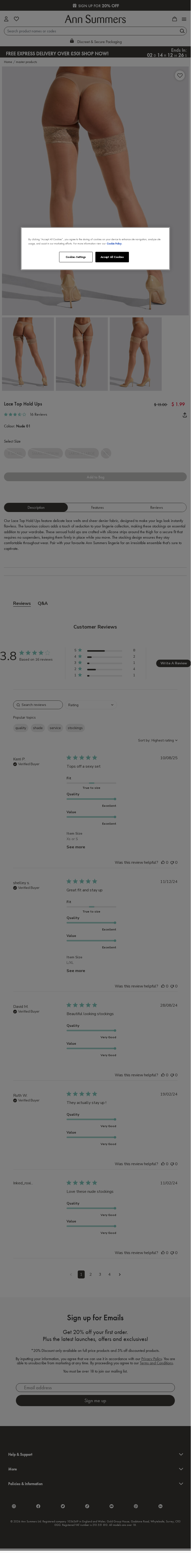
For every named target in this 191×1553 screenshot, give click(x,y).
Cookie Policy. (114, 243)
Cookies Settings (76, 256)
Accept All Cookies (112, 256)
